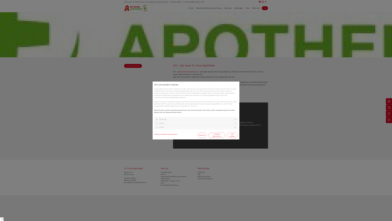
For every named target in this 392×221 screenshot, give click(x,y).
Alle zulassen (232, 135)
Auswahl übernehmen (216, 135)
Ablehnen (202, 135)
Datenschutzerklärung (161, 134)
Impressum (173, 134)
